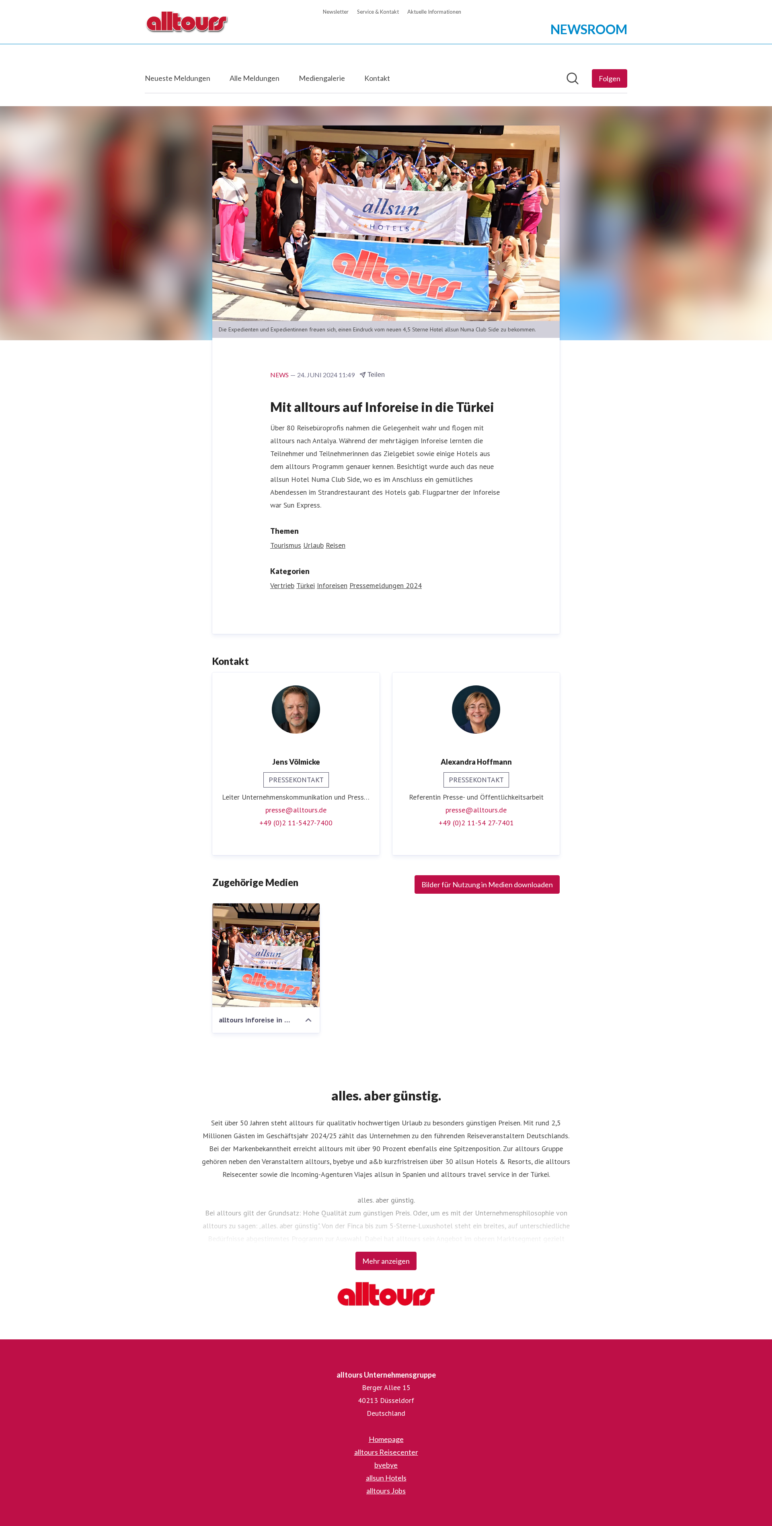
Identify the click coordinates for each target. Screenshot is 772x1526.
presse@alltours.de (295, 809)
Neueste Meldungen (177, 78)
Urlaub (313, 545)
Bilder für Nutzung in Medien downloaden (487, 884)
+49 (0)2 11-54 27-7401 (476, 822)
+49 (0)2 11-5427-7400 (296, 822)
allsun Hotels (386, 1477)
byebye (386, 1464)
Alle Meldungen (254, 78)
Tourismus (285, 545)
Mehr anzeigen (386, 1261)
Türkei (305, 585)
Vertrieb (282, 585)
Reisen (335, 545)
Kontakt (377, 78)
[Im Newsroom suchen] (572, 78)
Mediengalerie (322, 78)
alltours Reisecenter (386, 1452)
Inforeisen (332, 585)
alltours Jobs (386, 1490)
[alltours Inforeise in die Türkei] (266, 955)
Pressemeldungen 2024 (385, 585)
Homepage (386, 1439)
